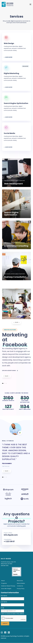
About (3, 580)
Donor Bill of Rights (6, 588)
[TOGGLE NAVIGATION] (26, 4)
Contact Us (20, 586)
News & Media (21, 583)
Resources (20, 580)
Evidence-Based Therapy (8, 586)
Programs (4, 583)
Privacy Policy (20, 588)
